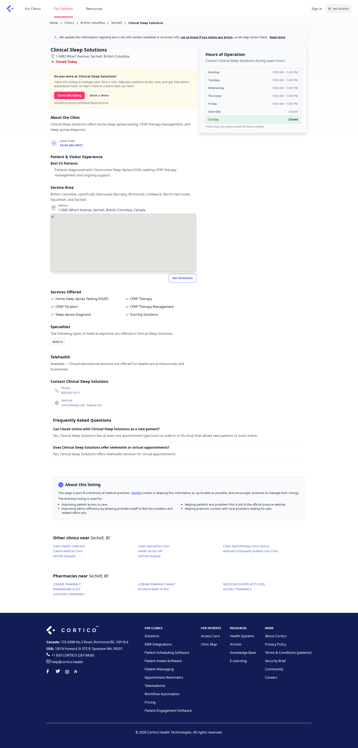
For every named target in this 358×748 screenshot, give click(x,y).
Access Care (210, 636)
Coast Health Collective (69, 546)
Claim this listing (69, 95)
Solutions (152, 636)
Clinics (69, 23)
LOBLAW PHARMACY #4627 (156, 584)
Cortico (136, 493)
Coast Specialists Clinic (154, 546)
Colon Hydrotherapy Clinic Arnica (246, 546)
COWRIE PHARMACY (67, 584)
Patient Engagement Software (168, 710)
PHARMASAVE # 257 (66, 589)
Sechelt (116, 23)
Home (54, 23)
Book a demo (99, 95)
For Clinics (33, 8)
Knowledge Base (243, 652)
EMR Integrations (158, 644)
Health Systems (242, 636)
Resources (94, 8)
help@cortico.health (67, 662)
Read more (277, 37)
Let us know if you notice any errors (206, 37)
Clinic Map (209, 644)
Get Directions (182, 278)
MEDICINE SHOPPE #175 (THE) (244, 584)
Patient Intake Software (163, 661)
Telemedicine (155, 685)
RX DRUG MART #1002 (153, 589)
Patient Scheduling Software (167, 652)
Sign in (317, 8)
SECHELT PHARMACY (237, 589)
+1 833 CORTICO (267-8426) (73, 655)
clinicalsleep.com (81, 405)
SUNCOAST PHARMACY (69, 594)
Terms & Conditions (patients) (288, 652)
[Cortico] (10, 8)
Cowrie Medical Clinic (68, 551)
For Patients (63, 8)
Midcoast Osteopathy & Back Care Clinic (250, 551)
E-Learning (238, 661)
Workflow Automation (162, 694)
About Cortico (276, 636)
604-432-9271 (70, 393)
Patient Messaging (159, 669)
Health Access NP (150, 551)
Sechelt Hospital (64, 556)
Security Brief (275, 661)
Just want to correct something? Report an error (81, 102)
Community (274, 669)
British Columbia (93, 23)
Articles (236, 644)
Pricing (150, 702)
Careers (271, 677)
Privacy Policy (275, 644)
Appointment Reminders (164, 677)
